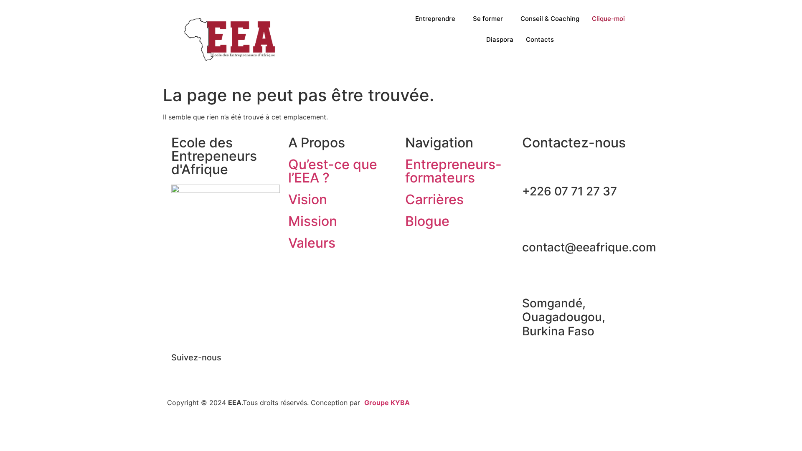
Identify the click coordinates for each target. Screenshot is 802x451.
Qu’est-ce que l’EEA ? (332, 171)
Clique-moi (608, 19)
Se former (488, 19)
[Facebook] (181, 372)
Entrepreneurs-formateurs (453, 171)
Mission (312, 221)
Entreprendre (435, 19)
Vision (307, 199)
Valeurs (311, 243)
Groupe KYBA (387, 402)
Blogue (427, 221)
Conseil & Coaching (549, 19)
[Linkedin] (204, 372)
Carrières (434, 199)
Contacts (540, 39)
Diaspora (499, 39)
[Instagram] (227, 372)
